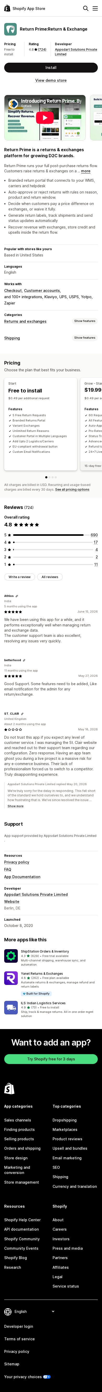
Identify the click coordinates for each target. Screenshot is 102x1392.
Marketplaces (65, 1129)
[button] (51, 958)
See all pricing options (72, 489)
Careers (60, 1229)
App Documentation (22, 876)
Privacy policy (16, 862)
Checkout (13, 290)
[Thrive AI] (53, 477)
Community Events (21, 1248)
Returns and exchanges (25, 321)
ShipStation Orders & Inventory (45, 951)
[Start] (46, 477)
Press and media (68, 1248)
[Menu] (95, 8)
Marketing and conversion (17, 1170)
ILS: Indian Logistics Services (43, 1003)
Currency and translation (75, 1186)
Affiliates (61, 1267)
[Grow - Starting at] (49, 477)
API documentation (21, 1229)
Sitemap (11, 1364)
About (58, 1220)
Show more (16, 806)
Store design (15, 1158)
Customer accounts (42, 290)
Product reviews (67, 1139)
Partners (60, 1257)
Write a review (20, 577)
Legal (58, 1276)
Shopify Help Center (22, 1220)
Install (51, 67)
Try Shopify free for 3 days (51, 1059)
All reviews (50, 577)
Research (12, 1267)
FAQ (7, 869)
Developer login (18, 1326)
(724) (42, 49)
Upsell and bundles (70, 1148)
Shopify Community (22, 1239)
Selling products (19, 1139)
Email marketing (67, 1158)
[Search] (85, 8)
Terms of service (19, 1339)
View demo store (51, 80)
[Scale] (56, 477)
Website (11, 901)
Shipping (12, 338)
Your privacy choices (23, 1377)
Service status (66, 1286)
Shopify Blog (15, 1257)
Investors (61, 1239)
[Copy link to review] (17, 596)
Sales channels (17, 1120)
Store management (21, 1182)
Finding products (19, 1129)
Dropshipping (65, 1120)
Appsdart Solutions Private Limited (36, 894)
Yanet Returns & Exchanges (42, 974)
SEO (56, 1167)
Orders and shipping (22, 1148)
